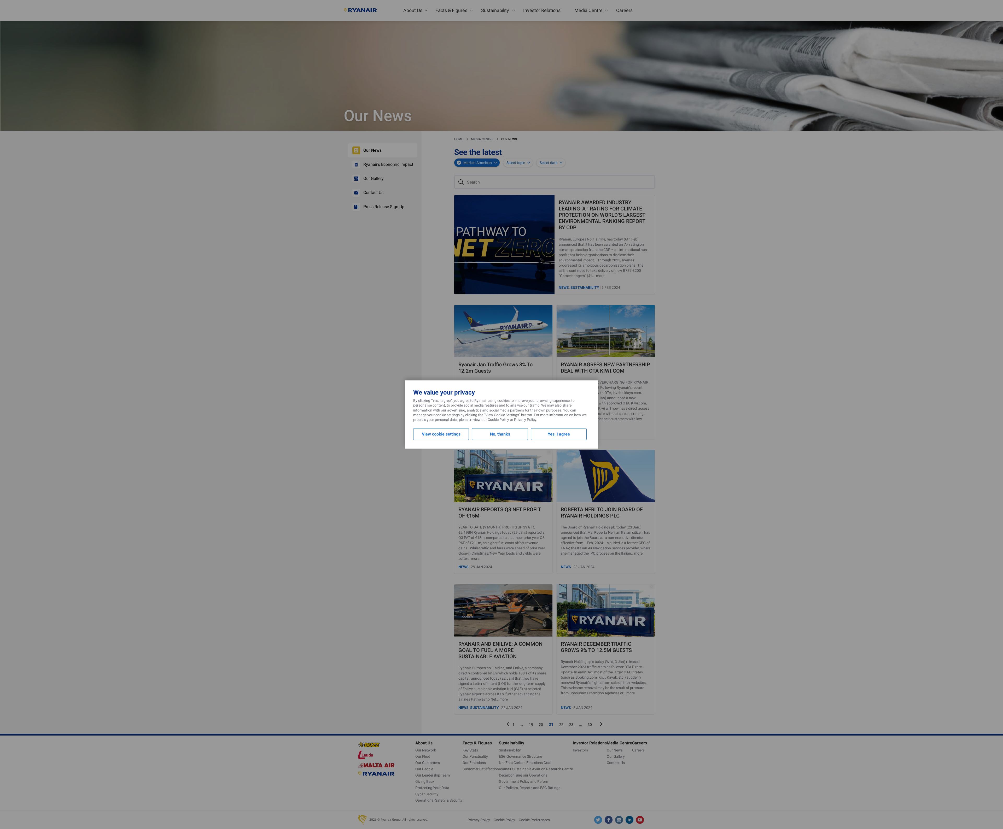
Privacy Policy (525, 420)
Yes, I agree (559, 434)
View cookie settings (441, 434)
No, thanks (500, 434)
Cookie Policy (498, 420)
